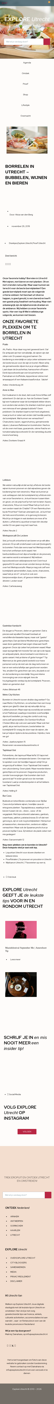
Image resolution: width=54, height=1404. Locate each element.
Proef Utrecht (39, 243)
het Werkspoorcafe (16, 567)
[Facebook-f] (10, 1346)
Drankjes (13, 243)
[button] (6, 264)
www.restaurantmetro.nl (28, 745)
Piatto (9, 349)
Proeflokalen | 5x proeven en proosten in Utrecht (28, 859)
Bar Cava (18, 831)
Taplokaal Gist (35, 765)
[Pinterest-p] (15, 1346)
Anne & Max (41, 395)
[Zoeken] (47, 41)
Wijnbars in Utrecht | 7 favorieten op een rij (25, 862)
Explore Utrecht (25, 243)
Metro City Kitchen (16, 703)
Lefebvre (37, 485)
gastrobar (17, 644)
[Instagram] (8, 1346)
